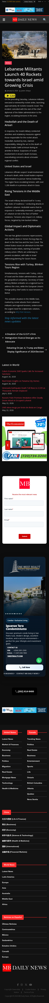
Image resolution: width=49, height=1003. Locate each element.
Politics (5, 761)
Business (6, 755)
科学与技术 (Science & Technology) (17, 835)
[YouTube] (30, 985)
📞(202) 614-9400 (24, 691)
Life (29, 772)
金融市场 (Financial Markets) (14, 852)
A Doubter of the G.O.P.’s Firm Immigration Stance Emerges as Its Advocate (22, 338)
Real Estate (7, 772)
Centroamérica (8, 929)
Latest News (7, 739)
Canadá (5, 951)
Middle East (7, 899)
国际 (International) (10, 846)
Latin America (8, 877)
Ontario (30, 777)
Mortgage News (9, 777)
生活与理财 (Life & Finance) (14, 819)
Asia (4, 888)
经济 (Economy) (9, 830)
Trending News (34, 739)
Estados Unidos (9, 946)
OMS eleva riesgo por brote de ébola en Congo (22, 407)
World (8, 63)
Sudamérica (7, 940)
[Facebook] (18, 985)
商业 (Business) (9, 824)
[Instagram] (22, 985)
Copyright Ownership (12, 989)
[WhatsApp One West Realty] (39, 660)
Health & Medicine (10, 788)
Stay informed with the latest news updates (21, 319)
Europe (5, 882)
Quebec (30, 794)
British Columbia (34, 783)
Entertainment (33, 761)
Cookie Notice (30, 989)
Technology (7, 783)
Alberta (30, 788)
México (5, 935)
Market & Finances (10, 744)
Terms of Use (29, 992)
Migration (6, 766)
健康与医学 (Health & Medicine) (15, 841)
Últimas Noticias (9, 924)
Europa (5, 957)
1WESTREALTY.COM (15, 656)
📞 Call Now (24, 667)
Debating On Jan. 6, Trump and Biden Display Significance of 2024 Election (25, 349)
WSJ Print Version (23, 312)
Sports (30, 766)
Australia (6, 893)
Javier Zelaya (26, 91)
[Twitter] (26, 985)
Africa (4, 904)
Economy (6, 750)
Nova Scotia (32, 799)
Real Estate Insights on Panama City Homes (20, 381)
